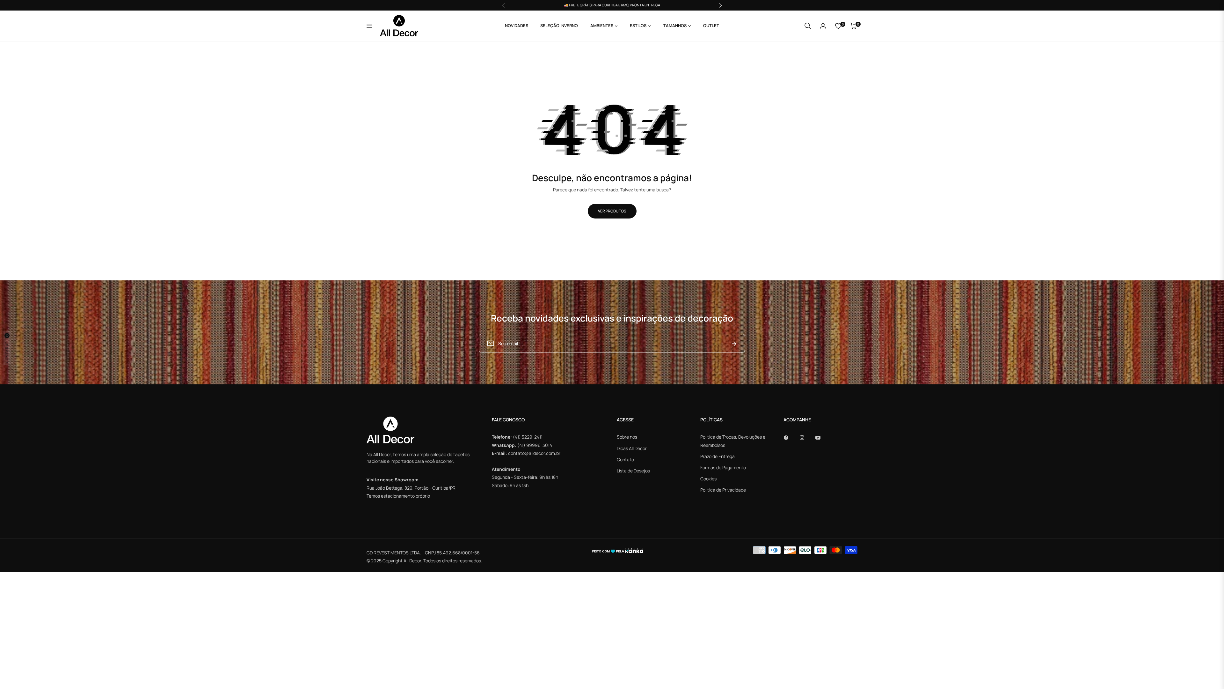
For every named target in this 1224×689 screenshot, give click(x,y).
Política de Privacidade (723, 490)
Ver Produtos (612, 211)
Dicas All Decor (632, 448)
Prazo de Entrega (717, 456)
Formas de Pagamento (723, 467)
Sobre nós (627, 437)
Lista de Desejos (633, 471)
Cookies (708, 479)
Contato (625, 459)
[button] (807, 25)
